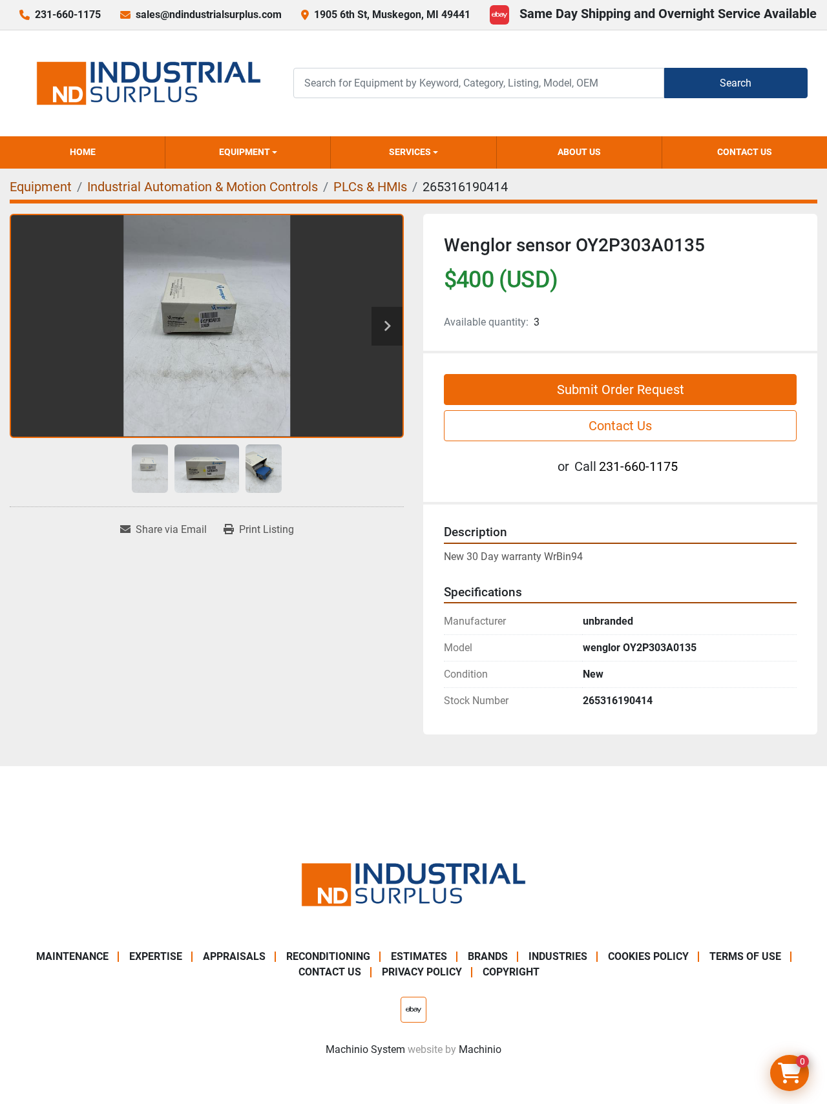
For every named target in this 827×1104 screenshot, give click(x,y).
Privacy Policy (422, 972)
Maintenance (72, 956)
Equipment (244, 152)
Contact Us (744, 152)
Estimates (419, 956)
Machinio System (365, 1049)
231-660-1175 (68, 14)
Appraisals (234, 956)
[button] (247, 152)
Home (83, 152)
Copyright (511, 972)
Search (735, 83)
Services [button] (410, 152)
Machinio (480, 1049)
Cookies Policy (648, 956)
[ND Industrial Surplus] (413, 883)
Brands (488, 956)
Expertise (155, 956)
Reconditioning (328, 956)
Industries (558, 956)
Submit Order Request (620, 389)
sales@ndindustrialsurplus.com (209, 14)
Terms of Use (745, 956)
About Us (579, 152)
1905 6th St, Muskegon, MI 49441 (392, 14)
